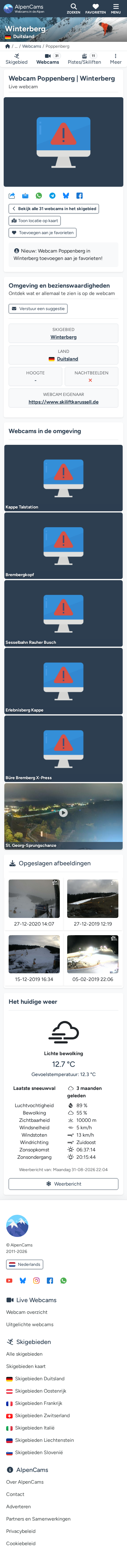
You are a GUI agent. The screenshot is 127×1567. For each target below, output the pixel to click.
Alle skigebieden (24, 1354)
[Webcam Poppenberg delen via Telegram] (52, 195)
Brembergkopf (20, 574)
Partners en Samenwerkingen (38, 1519)
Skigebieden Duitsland (39, 1379)
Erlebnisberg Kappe (24, 710)
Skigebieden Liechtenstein (44, 1440)
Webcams (31, 46)
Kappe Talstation (22, 507)
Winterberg (64, 337)
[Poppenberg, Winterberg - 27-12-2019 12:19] (92, 898)
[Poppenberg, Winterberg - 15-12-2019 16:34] (34, 954)
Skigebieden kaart (26, 1366)
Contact (15, 1494)
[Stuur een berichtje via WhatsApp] (63, 1280)
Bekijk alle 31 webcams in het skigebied (57, 208)
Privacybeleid (20, 1531)
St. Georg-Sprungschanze (31, 845)
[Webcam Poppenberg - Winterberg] (63, 142)
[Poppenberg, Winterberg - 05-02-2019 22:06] (92, 954)
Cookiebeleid (20, 1543)
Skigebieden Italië (35, 1428)
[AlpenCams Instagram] (36, 1280)
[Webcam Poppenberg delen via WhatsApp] (39, 195)
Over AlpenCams (24, 1482)
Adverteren (18, 1506)
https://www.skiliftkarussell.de (64, 402)
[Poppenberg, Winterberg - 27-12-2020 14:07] (34, 898)
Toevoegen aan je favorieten (46, 232)
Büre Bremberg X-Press (29, 777)
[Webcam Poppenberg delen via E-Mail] (25, 195)
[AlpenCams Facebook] (50, 1280)
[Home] (7, 46)
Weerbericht (67, 1184)
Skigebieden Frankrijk (38, 1403)
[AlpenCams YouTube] (9, 1280)
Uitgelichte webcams (29, 1324)
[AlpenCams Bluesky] (23, 1280)
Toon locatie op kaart (38, 220)
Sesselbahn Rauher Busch (31, 642)
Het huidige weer (33, 1001)
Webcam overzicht (26, 1312)
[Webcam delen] (12, 195)
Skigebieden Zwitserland (42, 1415)
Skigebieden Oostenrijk (40, 1391)
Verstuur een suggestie (42, 308)
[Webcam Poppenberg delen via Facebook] (79, 195)
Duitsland (67, 359)
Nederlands (29, 1264)
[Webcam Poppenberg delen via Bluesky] (66, 195)
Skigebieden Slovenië (39, 1452)
